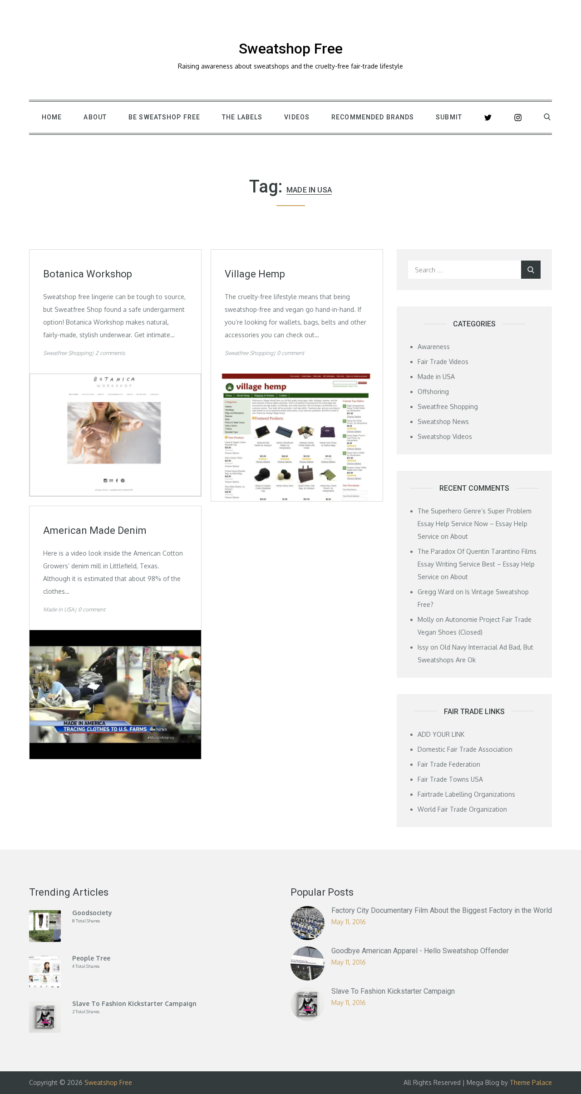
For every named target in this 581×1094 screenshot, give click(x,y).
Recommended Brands (372, 117)
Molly (426, 619)
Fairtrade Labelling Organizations (466, 794)
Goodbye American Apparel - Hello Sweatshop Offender (420, 950)
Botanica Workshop (87, 274)
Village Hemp (255, 274)
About (95, 117)
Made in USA (58, 609)
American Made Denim (95, 530)
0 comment (290, 353)
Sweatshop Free (291, 48)
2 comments (110, 353)
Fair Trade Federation (449, 764)
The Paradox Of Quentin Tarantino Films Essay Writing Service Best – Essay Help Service (477, 564)
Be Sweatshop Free (164, 117)
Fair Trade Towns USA (450, 779)
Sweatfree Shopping (67, 353)
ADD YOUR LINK (441, 734)
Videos (297, 117)
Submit (449, 117)
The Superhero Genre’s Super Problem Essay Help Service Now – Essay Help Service (475, 523)
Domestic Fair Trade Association (465, 749)
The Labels (242, 117)
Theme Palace (531, 1082)
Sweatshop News (443, 421)
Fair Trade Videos (443, 361)
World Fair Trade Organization (462, 809)
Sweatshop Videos (445, 436)
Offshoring (433, 391)
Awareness (434, 346)
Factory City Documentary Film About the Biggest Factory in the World (441, 910)
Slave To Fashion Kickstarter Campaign (393, 991)
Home (52, 117)
